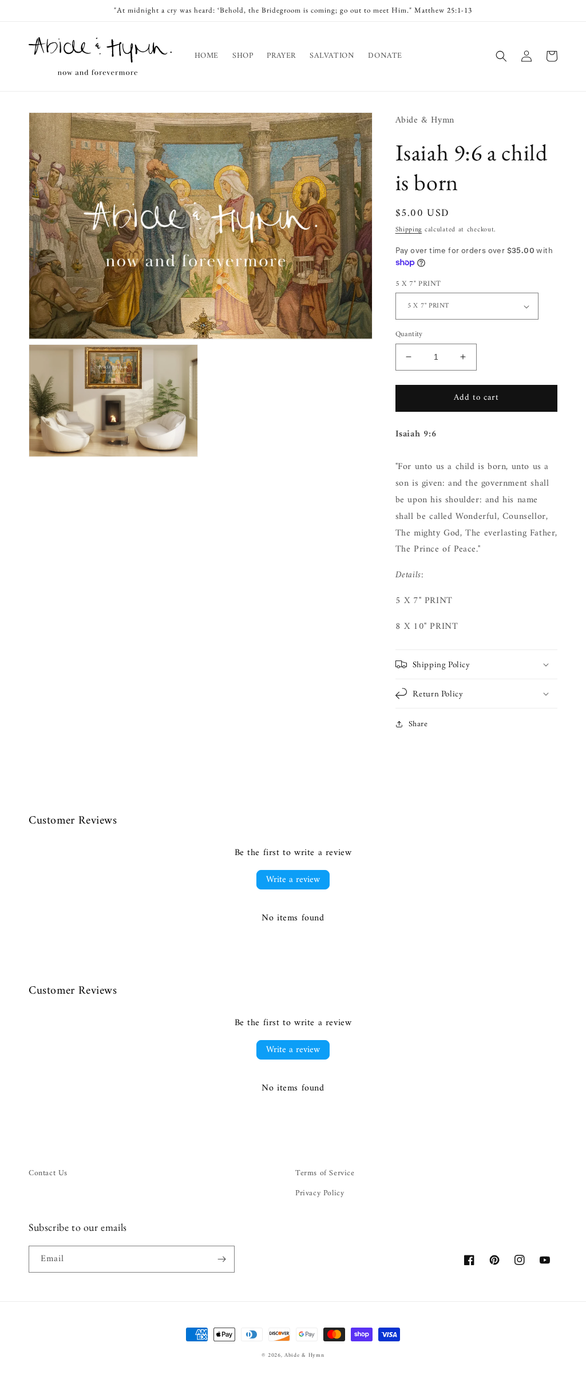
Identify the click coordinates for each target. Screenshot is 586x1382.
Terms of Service (325, 1173)
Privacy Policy (319, 1193)
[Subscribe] (221, 1259)
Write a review (293, 880)
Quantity (409, 334)
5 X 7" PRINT (418, 284)
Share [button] (418, 724)
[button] (501, 56)
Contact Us (48, 1173)
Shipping (408, 230)
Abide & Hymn (304, 1355)
